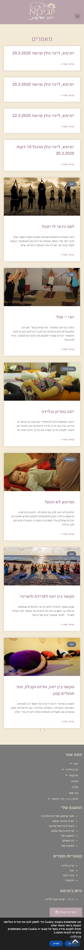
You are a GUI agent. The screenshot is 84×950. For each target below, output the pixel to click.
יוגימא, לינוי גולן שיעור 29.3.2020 (43, 53)
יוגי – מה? (65, 317)
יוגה (76, 763)
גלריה (75, 787)
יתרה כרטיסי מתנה (63, 821)
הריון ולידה (72, 769)
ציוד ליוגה (68, 875)
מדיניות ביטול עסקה (62, 830)
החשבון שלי (67, 835)
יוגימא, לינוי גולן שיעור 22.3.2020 (43, 116)
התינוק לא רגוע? (59, 502)
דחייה (56, 943)
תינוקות (73, 775)
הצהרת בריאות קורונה (61, 826)
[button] (77, 16)
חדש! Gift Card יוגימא (65, 798)
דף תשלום (68, 840)
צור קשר (73, 792)
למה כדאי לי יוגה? (57, 227)
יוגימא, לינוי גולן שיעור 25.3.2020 (43, 84)
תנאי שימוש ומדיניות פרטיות (57, 816)
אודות (74, 781)
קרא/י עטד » (67, 64)
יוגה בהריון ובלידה (58, 412)
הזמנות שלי (67, 845)
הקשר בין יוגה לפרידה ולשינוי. (46, 596)
